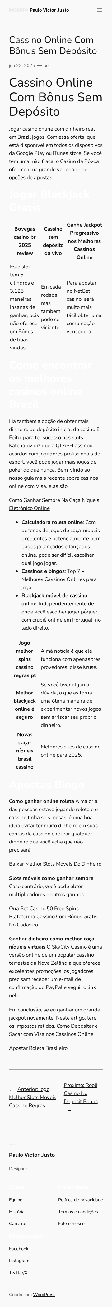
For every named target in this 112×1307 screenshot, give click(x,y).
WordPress (44, 1294)
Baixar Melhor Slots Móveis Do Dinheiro (55, 863)
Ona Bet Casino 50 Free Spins (44, 908)
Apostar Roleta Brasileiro (38, 1048)
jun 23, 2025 (22, 65)
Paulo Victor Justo (49, 9)
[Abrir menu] (99, 10)
